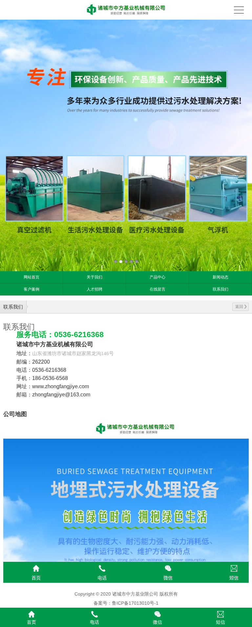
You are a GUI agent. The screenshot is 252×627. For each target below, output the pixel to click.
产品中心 (157, 277)
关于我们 (94, 277)
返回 (239, 306)
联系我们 (220, 289)
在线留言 (157, 289)
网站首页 (31, 277)
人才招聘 (94, 289)
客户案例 (31, 289)
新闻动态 (220, 277)
